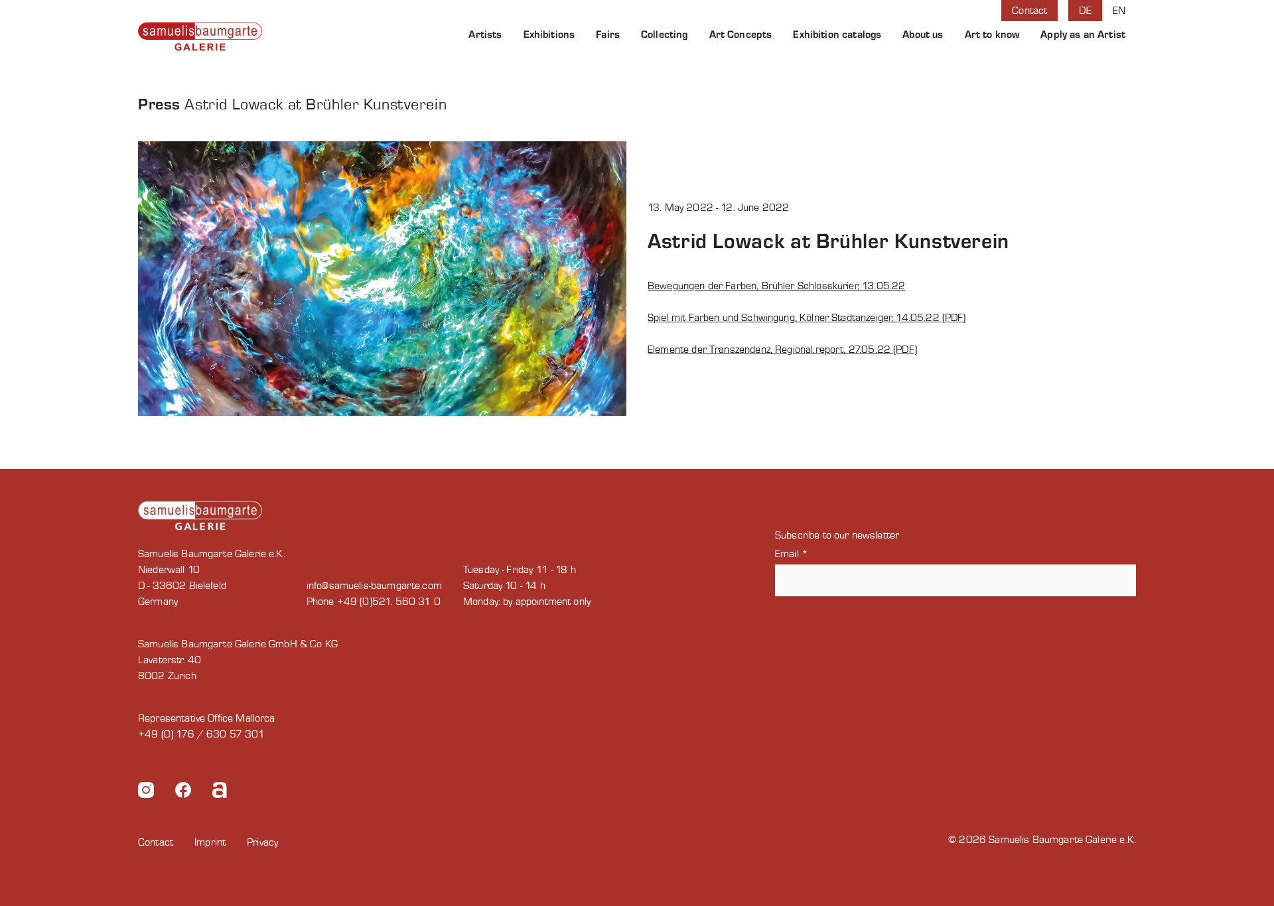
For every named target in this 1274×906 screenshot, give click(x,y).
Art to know (992, 34)
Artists (485, 34)
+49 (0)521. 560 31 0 (389, 602)
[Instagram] (146, 792)
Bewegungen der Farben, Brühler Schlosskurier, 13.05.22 (776, 286)
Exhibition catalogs (837, 34)
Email (791, 554)
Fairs (608, 34)
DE (1085, 11)
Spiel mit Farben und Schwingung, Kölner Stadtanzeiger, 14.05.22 (794, 318)
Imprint (210, 842)
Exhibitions (549, 34)
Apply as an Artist (1082, 34)
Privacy (262, 842)
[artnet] (220, 792)
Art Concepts (740, 34)
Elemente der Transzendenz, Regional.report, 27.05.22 (769, 350)
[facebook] (183, 792)
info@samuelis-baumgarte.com (374, 586)
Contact (1029, 11)
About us (922, 34)
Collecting (664, 34)
